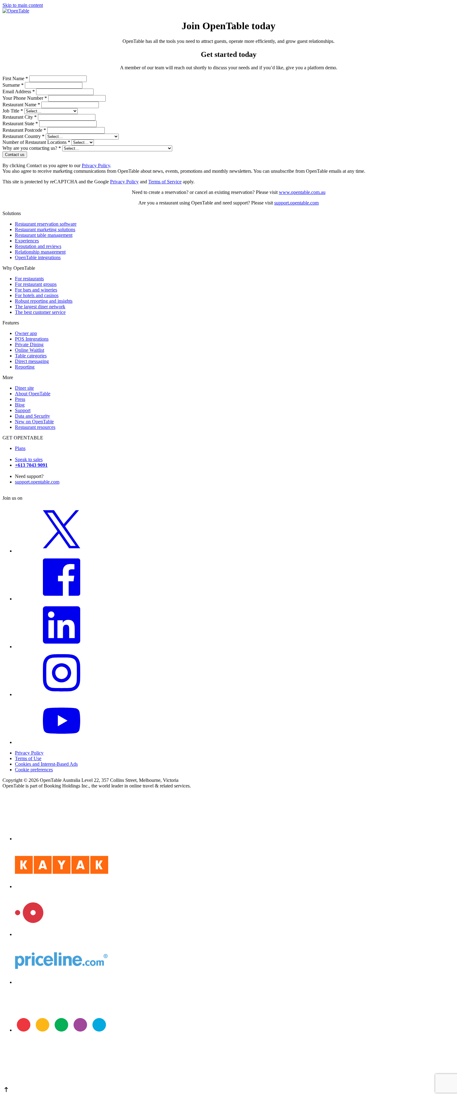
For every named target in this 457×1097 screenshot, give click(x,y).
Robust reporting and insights (43, 301)
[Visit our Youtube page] (61, 742)
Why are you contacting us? (31, 148)
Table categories (31, 355)
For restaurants (29, 278)
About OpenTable (32, 393)
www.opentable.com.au (302, 192)
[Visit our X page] (61, 550)
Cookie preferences (34, 769)
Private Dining (29, 344)
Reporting (25, 366)
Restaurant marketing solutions (45, 229)
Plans (20, 448)
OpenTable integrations (38, 257)
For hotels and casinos (36, 295)
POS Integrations (31, 339)
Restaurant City (19, 117)
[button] (228, 1090)
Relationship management (40, 252)
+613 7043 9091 (31, 465)
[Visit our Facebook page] (61, 598)
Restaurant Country (23, 136)
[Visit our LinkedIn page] (61, 646)
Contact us (15, 154)
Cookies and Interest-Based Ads (46, 764)
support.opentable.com (296, 202)
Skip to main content (22, 5)
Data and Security (32, 416)
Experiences (27, 240)
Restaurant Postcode (24, 130)
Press (20, 399)
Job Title (12, 110)
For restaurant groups (36, 284)
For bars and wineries (36, 289)
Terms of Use (28, 758)
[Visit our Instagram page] (61, 694)
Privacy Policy (96, 165)
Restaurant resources (35, 427)
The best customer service (40, 312)
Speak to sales (29, 459)
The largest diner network (40, 306)
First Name (15, 78)
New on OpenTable (34, 421)
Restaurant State (20, 123)
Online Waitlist (29, 350)
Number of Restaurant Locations (36, 142)
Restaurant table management (43, 235)
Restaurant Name (21, 104)
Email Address (18, 91)
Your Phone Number (24, 98)
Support (22, 410)
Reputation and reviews (38, 246)
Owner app (26, 333)
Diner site (24, 388)
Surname (13, 85)
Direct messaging (32, 361)
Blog (20, 404)
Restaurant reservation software (45, 224)
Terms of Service (165, 181)
